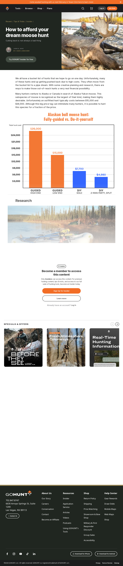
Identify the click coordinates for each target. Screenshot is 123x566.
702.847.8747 (12, 500)
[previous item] (112, 324)
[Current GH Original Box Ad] (23, 347)
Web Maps (109, 514)
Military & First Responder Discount (90, 526)
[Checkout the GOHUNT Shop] (91, 8)
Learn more (61, 298)
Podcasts (67, 523)
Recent (9, 21)
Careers (45, 503)
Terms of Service (107, 563)
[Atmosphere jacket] (66, 347)
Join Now (112, 8)
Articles (66, 512)
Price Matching (90, 509)
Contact (45, 514)
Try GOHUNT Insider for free (21, 59)
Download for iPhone (82, 554)
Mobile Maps (110, 509)
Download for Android (107, 554)
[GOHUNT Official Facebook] (7, 553)
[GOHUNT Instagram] (13, 553)
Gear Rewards (110, 498)
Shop (86, 493)
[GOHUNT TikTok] (27, 553)
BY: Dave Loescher (21, 51)
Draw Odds (109, 503)
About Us (47, 493)
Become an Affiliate (50, 519)
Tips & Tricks (19, 21)
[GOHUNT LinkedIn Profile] (34, 553)
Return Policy (90, 498)
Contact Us (13, 516)
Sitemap (116, 563)
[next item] (117, 324)
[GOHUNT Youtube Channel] (20, 553)
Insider (29, 21)
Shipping (88, 503)
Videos (66, 517)
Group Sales (89, 535)
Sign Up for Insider (62, 291)
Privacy (98, 563)
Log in (102, 8)
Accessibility (89, 540)
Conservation (48, 509)
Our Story (46, 498)
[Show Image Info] (120, 67)
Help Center (110, 493)
